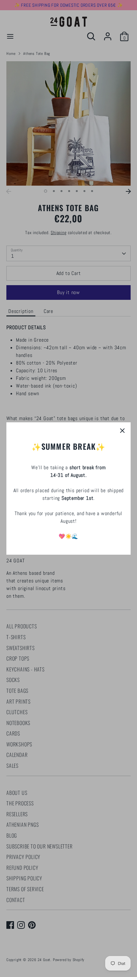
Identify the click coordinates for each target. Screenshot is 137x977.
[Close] (122, 431)
